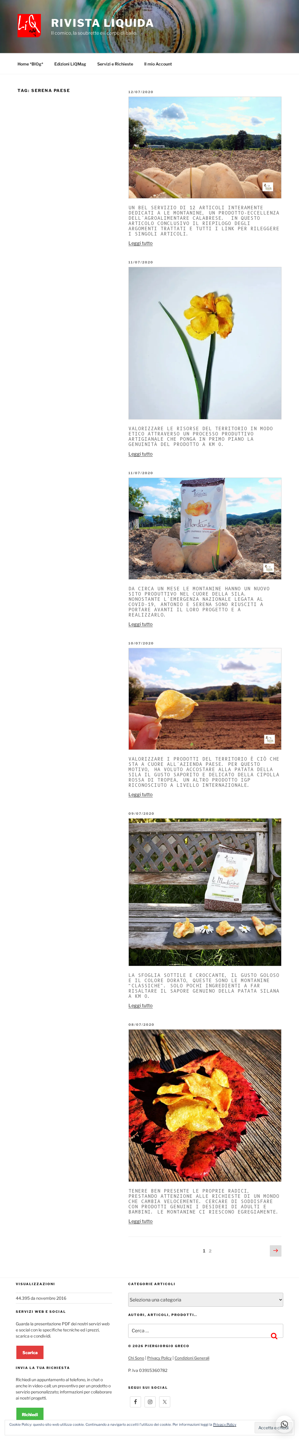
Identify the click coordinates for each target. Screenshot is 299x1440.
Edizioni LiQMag (70, 63)
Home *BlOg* (30, 63)
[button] (284, 1424)
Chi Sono (136, 1358)
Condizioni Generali (192, 1358)
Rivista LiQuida (102, 23)
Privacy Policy (159, 1358)
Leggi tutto (140, 243)
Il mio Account (158, 63)
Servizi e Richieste (115, 63)
